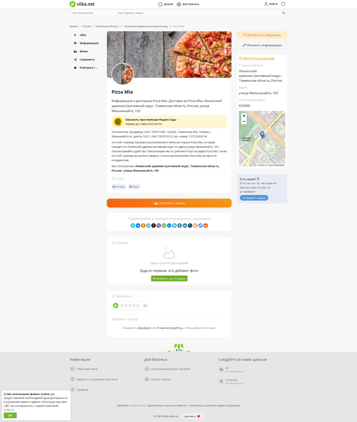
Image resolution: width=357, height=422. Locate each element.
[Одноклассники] (143, 225)
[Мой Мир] (169, 225)
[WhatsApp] (164, 225)
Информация (88, 43)
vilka (82, 35)
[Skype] (174, 225)
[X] (153, 225)
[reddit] (205, 225)
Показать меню (171, 203)
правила (9, 409)
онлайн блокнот (137, 405)
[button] (262, 135)
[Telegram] (148, 225)
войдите (145, 328)
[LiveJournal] (190, 225)
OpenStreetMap (276, 165)
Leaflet (261, 165)
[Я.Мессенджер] (133, 225)
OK (10, 415)
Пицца (135, 186)
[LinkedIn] (185, 225)
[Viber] (159, 225)
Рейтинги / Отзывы (90, 67)
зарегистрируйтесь (171, 328)
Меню (83, 51)
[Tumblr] (179, 225)
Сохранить (87, 59)
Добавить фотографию (170, 278)
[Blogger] (195, 225)
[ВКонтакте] (138, 225)
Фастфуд (120, 186)
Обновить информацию (264, 45)
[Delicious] (200, 225)
